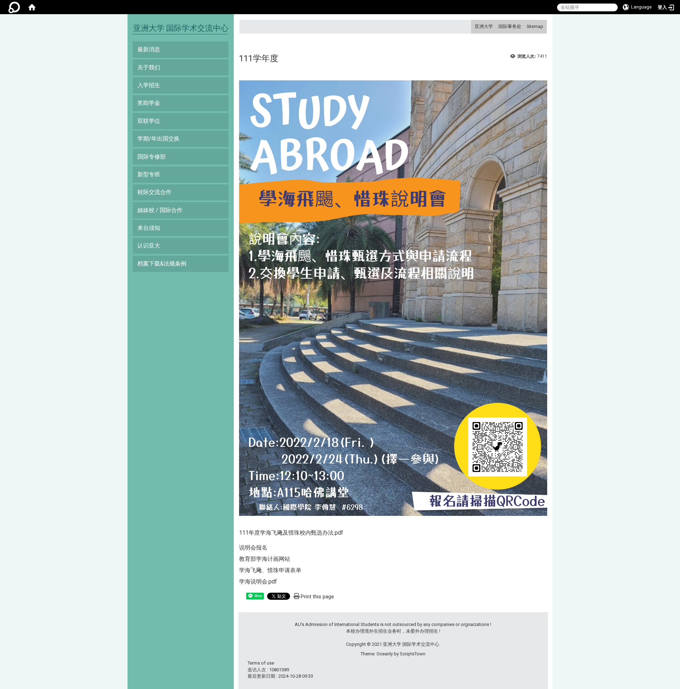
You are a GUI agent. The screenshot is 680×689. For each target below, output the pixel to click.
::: (472, 26)
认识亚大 (148, 245)
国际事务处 (509, 26)
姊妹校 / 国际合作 (159, 210)
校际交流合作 (154, 192)
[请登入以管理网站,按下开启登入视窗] (14, 7)
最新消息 (148, 49)
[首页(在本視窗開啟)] (32, 7)
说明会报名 (253, 547)
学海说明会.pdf (258, 581)
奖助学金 (148, 102)
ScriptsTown (412, 653)
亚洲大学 (484, 26)
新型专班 (148, 174)
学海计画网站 (273, 559)
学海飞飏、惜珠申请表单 (270, 570)
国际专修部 (151, 156)
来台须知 (148, 227)
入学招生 (148, 85)
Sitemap (535, 26)
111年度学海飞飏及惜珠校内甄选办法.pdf (291, 532)
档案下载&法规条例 (161, 263)
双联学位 (148, 121)
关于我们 (148, 67)
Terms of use (261, 663)
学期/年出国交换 (158, 138)
